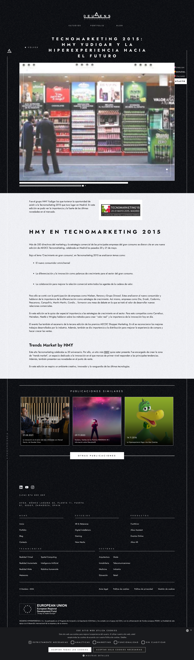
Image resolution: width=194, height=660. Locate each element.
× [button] (191, 630)
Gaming (78, 536)
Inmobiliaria (104, 563)
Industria (117, 569)
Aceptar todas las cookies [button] (69, 650)
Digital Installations (83, 530)
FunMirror (135, 523)
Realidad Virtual (26, 557)
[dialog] (97, 643)
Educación (103, 575)
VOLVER (33, 47)
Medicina (103, 569)
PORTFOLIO (97, 25)
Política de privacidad (143, 589)
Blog (21, 536)
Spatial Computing (49, 557)
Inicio (21, 523)
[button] (97, 655)
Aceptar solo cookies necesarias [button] (119, 650)
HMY (106, 352)
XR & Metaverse (81, 523)
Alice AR (134, 542)
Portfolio (22, 530)
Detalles (123, 637)
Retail (115, 575)
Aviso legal (103, 589)
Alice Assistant (137, 530)
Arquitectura (104, 557)
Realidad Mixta (25, 569)
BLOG (120, 25)
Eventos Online (137, 536)
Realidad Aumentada (28, 563)
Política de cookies (121, 589)
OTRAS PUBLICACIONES (97, 455)
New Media (80, 542)
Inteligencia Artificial (49, 563)
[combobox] (187, 630)
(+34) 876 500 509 (32, 495)
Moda (115, 557)
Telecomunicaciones (121, 563)
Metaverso (23, 575)
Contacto (23, 542)
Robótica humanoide (49, 569)
